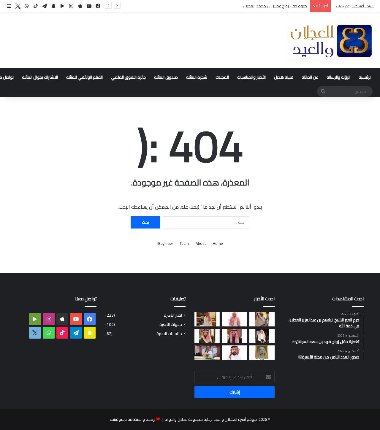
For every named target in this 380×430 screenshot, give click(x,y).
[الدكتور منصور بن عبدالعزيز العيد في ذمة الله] (262, 319)
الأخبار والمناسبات (251, 77)
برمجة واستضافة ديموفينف (132, 419)
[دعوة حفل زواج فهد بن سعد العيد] (207, 319)
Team (184, 243)
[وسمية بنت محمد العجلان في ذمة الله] (262, 352)
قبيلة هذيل (283, 77)
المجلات (222, 77)
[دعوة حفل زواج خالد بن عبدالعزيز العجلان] (207, 336)
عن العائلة (310, 77)
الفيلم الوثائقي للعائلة (84, 77)
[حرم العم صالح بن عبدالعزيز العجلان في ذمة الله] (234, 319)
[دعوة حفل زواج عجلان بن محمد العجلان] (234, 336)
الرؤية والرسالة (338, 77)
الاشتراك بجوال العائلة (40, 77)
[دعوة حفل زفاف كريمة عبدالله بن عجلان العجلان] (262, 336)
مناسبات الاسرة (169, 334)
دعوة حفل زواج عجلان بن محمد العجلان (275, 5)
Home (218, 243)
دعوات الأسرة (170, 324)
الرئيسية (365, 77)
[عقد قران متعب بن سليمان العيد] (234, 352)
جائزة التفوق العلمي (128, 77)
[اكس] (17, 6)
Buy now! (165, 243)
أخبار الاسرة (173, 315)
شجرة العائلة (196, 77)
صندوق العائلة (166, 77)
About (201, 243)
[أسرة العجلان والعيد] (331, 40)
